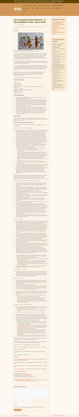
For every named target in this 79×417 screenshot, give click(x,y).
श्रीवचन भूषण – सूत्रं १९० (55, 26)
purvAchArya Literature (27, 5)
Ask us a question (34, 2)
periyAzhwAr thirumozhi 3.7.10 (22, 258)
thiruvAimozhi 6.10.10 (40, 247)
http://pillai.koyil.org (30, 376)
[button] (23, 13)
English (24, 8)
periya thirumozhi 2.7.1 (43, 236)
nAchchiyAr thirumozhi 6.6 (22, 295)
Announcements (20, 2)
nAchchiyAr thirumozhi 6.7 (22, 297)
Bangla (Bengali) (58, 8)
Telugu (42, 8)
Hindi (33, 8)
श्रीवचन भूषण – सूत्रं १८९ (55, 30)
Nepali (52, 8)
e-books (24, 10)
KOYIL (18, 8)
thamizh (28, 8)
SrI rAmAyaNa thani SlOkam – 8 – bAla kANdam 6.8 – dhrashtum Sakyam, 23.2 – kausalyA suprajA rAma (31, 379)
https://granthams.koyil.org (23, 371)
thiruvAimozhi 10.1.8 (20, 325)
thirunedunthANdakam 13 (22, 327)
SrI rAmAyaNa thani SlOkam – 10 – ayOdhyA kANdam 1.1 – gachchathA (26, 380)
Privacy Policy (55, 415)
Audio (43, 347)
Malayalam (47, 8)
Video (46, 347)
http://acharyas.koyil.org (27, 375)
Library (50, 2)
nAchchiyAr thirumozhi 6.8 (22, 309)
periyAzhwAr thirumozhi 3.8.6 (22, 260)
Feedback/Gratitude (26, 2)
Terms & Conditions (61, 415)
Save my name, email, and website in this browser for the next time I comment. (29, 407)
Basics (34, 5)
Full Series (16, 28)
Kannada (37, 8)
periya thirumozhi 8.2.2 (39, 282)
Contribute (42, 2)
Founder (38, 2)
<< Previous (16, 30)
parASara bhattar (19, 203)
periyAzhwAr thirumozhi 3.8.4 (37, 167)
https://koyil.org (24, 373)
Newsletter (46, 2)
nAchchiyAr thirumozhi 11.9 (41, 226)
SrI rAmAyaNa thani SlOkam (19, 365)
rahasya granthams (46, 5)
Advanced (39, 5)
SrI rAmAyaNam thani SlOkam (19, 362)
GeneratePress (25, 415)
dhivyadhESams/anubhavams (57, 5)
